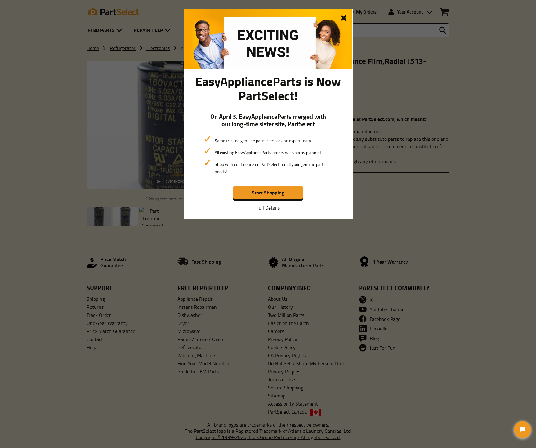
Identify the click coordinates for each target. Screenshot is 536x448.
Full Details (268, 207)
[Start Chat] (522, 429)
